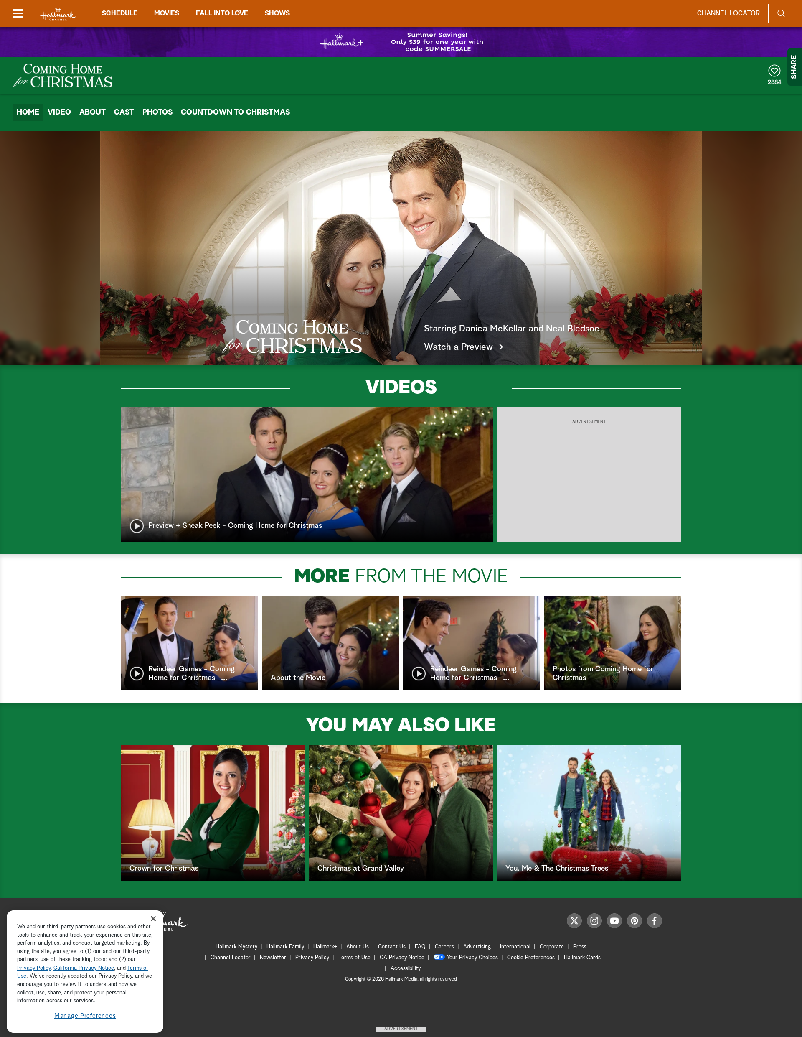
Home (28, 112)
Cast (124, 112)
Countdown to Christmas (235, 112)
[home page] (58, 13)
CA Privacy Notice (402, 958)
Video (59, 112)
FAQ (420, 947)
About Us (357, 947)
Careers (444, 947)
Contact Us (392, 947)
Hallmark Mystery (236, 947)
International (515, 947)
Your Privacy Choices (472, 958)
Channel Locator (728, 13)
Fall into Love (222, 13)
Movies (166, 13)
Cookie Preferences (531, 958)
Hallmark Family (285, 947)
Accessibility (406, 968)
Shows (277, 13)
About (92, 112)
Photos (157, 112)
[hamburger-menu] (18, 13)
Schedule (119, 13)
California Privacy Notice (83, 968)
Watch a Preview (458, 347)
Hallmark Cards (582, 958)
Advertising (477, 947)
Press (579, 947)
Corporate (552, 947)
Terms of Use (354, 958)
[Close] (153, 919)
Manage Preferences (85, 1016)
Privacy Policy (312, 958)
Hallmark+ (325, 947)
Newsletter (273, 958)
